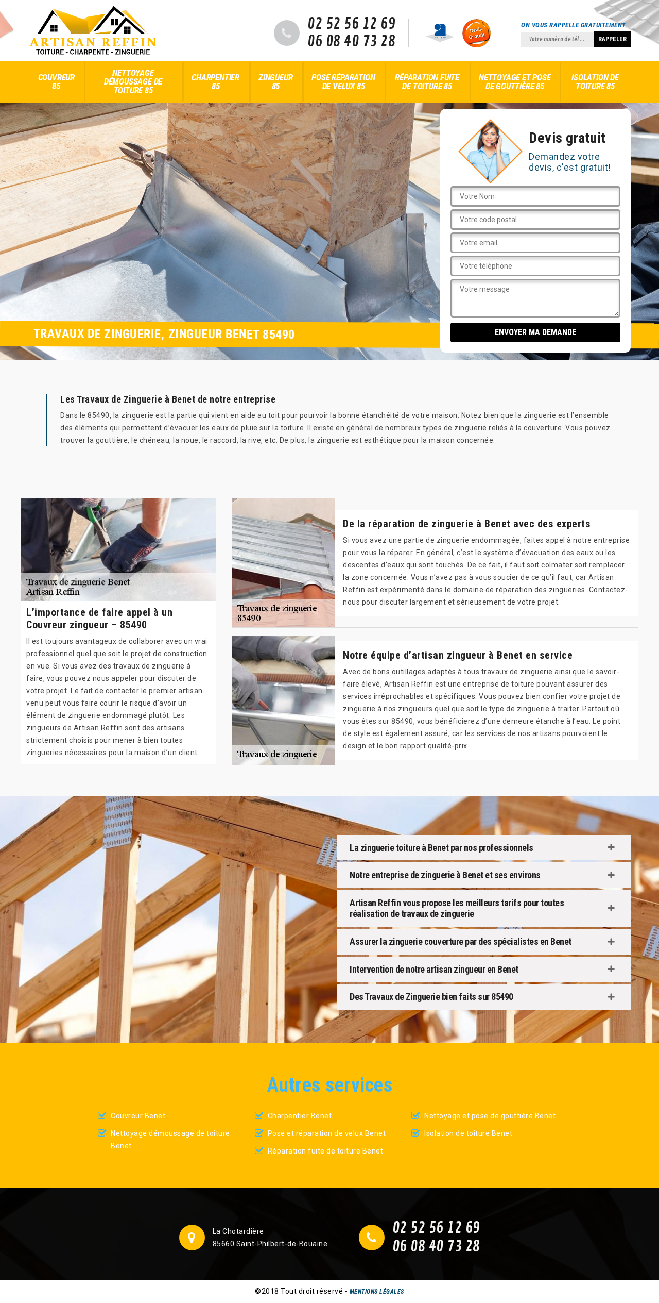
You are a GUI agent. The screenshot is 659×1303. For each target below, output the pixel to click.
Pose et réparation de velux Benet (327, 1133)
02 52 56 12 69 (351, 24)
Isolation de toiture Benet (468, 1133)
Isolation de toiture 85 (595, 81)
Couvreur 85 (56, 81)
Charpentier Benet (300, 1116)
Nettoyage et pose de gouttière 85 (515, 81)
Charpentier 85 (215, 81)
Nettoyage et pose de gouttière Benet (490, 1116)
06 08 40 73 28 (351, 42)
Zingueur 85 (275, 81)
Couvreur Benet (138, 1116)
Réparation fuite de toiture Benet (326, 1151)
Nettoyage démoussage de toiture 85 (133, 81)
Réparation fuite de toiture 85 (427, 81)
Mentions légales (377, 1291)
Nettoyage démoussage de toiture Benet (170, 1139)
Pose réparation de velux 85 (343, 81)
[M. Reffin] (92, 30)
